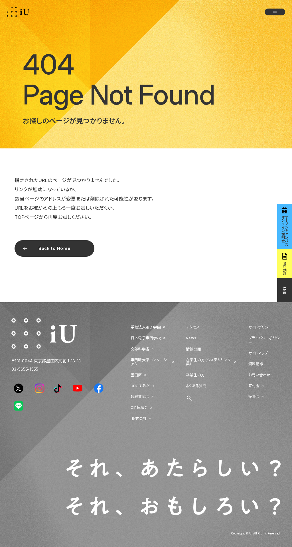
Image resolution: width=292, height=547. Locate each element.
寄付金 (254, 386)
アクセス (193, 327)
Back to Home (54, 248)
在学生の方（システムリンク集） (208, 362)
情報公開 (193, 349)
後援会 (254, 397)
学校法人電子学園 (146, 327)
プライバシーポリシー (263, 340)
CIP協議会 (139, 407)
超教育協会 (140, 397)
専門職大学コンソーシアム (149, 362)
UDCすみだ (140, 386)
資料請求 (255, 364)
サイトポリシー (260, 327)
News (191, 338)
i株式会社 (139, 419)
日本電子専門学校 (146, 338)
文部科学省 (140, 349)
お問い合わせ (259, 375)
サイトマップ (258, 353)
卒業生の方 (195, 375)
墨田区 (136, 375)
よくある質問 (196, 386)
